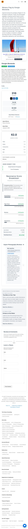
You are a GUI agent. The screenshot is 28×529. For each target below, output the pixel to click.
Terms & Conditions (4, 527)
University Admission (16, 511)
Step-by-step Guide (6, 511)
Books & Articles (12, 452)
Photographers (17, 463)
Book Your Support (13, 520)
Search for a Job (5, 491)
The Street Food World (6, 505)
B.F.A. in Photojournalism (16, 422)
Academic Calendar (13, 436)
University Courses (6, 513)
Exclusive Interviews (6, 465)
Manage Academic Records (17, 446)
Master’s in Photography (7, 424)
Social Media (20, 520)
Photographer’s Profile (17, 479)
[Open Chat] (24, 525)
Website (5, 368)
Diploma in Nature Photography (8, 431)
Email (5, 361)
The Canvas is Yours (6, 473)
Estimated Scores (5, 485)
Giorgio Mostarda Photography (14, 166)
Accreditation (4, 436)
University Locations (14, 434)
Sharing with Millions (17, 471)
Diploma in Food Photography (8, 433)
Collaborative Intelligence (17, 405)
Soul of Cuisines (17, 503)
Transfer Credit (5, 434)
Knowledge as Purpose (15, 407)
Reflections (14, 465)
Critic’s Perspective (17, 462)
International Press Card (15, 485)
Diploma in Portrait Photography (8, 429)
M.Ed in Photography (6, 426)
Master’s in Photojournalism (18, 424)
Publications (4, 514)
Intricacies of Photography (7, 463)
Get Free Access (5, 444)
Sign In (22, 1)
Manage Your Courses (6, 446)
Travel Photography (14, 169)
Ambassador (12, 491)
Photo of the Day (5, 460)
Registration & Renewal (6, 479)
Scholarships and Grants (20, 433)
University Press (5, 454)
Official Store (4, 452)
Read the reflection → (8, 307)
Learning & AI (16, 414)
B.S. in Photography (6, 422)
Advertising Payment (6, 497)
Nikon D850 (5, 54)
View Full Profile (5, 88)
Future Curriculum (5, 416)
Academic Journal (20, 452)
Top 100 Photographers (6, 462)
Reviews (18, 116)
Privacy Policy (12, 527)
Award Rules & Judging (6, 471)
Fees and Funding (21, 436)
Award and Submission (15, 513)
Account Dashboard (14, 444)
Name (5, 353)
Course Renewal (23, 444)
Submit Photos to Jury (6, 481)
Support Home (5, 520)
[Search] (19, 2)
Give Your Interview (6, 483)
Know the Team (22, 434)
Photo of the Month (14, 460)
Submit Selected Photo (17, 481)
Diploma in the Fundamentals (7, 427)
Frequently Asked (12, 514)
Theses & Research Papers (7, 503)
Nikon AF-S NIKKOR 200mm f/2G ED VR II (17, 54)
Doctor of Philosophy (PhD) (17, 426)
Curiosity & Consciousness (7, 414)
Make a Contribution (6, 438)
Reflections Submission (15, 483)
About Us (8, 405)
